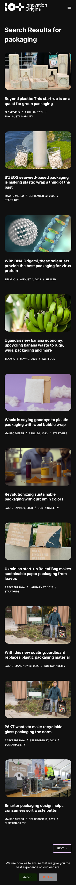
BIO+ (8, 116)
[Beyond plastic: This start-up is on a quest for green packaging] (38, 71)
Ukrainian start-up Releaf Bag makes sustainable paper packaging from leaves (38, 574)
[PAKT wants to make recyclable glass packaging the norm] (38, 699)
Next (60, 848)
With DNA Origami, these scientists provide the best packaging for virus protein (38, 266)
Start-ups (12, 200)
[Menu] (69, 7)
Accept (28, 877)
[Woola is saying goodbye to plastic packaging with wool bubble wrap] (38, 392)
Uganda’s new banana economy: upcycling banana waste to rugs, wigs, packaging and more (34, 345)
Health (51, 279)
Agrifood (48, 358)
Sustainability (22, 116)
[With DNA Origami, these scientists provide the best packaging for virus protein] (38, 233)
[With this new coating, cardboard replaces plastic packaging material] (38, 624)
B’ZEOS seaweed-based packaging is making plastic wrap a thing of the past (37, 182)
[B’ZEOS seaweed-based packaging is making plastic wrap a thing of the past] (38, 150)
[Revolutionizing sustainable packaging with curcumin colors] (38, 467)
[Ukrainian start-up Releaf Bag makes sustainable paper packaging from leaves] (38, 541)
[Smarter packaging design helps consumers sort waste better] (38, 778)
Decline (48, 877)
